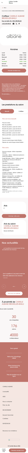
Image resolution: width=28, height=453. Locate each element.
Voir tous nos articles (14, 293)
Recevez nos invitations (10, 431)
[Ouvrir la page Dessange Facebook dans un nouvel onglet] (13, 23)
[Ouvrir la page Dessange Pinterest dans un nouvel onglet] (19, 23)
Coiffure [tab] (21, 111)
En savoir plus (5, 94)
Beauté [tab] (7, 111)
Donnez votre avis (14, 216)
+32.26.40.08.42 (6, 23)
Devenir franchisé (8, 415)
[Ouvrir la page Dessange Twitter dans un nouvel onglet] (16, 24)
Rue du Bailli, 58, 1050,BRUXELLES (11, 21)
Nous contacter (7, 401)
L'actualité (6, 391)
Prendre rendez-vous (17, 450)
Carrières (5, 418)
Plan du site (6, 405)
